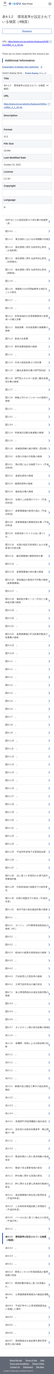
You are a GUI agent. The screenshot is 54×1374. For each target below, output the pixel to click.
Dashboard (28, 1367)
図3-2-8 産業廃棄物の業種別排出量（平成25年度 (27, 524)
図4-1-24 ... (11, 844)
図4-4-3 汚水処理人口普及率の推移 (23, 976)
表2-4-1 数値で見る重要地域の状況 (23, 1168)
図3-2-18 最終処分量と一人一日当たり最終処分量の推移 (26, 600)
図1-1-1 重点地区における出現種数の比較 (27, 239)
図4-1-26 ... (11, 860)
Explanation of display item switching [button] (20, 67)
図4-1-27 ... (11, 867)
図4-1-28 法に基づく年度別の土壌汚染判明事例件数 (26, 877)
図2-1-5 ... (10, 440)
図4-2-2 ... (10, 936)
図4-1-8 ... (10, 725)
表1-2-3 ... (10, 1105)
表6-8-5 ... (10, 1325)
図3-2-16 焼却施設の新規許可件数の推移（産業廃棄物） (26, 581)
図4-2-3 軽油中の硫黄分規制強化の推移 (25, 952)
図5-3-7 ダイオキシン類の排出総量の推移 (27, 1027)
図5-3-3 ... (10, 1003)
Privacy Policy (38, 1364)
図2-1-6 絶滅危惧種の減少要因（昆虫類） (27, 448)
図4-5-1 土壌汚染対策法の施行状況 (23, 984)
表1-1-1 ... (10, 1140)
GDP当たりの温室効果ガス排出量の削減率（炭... (26, 221)
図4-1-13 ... (11, 764)
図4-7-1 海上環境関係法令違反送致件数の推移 (27, 994)
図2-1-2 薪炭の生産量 (16, 338)
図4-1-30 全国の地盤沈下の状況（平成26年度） (26, 900)
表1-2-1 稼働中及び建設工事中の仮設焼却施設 (26, 1088)
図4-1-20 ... (11, 820)
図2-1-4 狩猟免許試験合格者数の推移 (24, 432)
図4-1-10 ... (11, 740)
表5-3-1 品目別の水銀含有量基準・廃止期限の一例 (27, 1131)
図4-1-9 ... (10, 733)
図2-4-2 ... (10, 231)
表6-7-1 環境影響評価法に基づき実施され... (25, 1285)
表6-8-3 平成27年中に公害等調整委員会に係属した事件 (26, 1307)
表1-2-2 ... (10, 1097)
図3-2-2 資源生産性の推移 (19, 475)
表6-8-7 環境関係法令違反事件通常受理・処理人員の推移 (27, 1342)
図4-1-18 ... (11, 804)
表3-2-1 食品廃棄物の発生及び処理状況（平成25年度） (25, 1196)
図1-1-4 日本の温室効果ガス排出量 (23, 362)
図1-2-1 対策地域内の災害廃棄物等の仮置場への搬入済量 (26, 318)
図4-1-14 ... (11, 772)
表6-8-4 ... (10, 1317)
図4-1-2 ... (10, 677)
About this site (16, 1360)
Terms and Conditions (19, 1364)
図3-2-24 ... (11, 653)
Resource (27, 31)
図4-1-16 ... (11, 788)
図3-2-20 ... (11, 618)
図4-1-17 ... (11, 796)
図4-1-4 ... (10, 685)
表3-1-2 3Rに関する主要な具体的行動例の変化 (27, 1185)
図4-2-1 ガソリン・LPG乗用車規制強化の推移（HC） (27, 927)
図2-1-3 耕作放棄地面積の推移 (21, 346)
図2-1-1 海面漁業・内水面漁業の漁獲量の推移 (26, 329)
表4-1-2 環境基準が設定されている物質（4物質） (25, 1238)
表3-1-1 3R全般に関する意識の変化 (23, 1176)
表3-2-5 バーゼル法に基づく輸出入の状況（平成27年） (27, 1219)
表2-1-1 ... (10, 1054)
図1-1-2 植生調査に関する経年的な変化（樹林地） (25, 271)
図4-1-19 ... (11, 812)
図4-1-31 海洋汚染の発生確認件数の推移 (26, 909)
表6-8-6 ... (10, 1333)
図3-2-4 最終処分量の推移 (19, 491)
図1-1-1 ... (10, 354)
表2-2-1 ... (10, 1078)
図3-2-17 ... (11, 591)
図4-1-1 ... (10, 661)
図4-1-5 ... (10, 693)
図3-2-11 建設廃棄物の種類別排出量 (24, 556)
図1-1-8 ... (10, 308)
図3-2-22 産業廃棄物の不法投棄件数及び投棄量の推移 (26, 636)
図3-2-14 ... (11, 564)
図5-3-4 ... (10, 1011)
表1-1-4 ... (10, 1035)
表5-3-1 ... (10, 1264)
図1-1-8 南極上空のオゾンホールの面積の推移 (26, 399)
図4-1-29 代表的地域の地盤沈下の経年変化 (26, 888)
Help (42, 1360)
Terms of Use (31, 1360)
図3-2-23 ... (11, 645)
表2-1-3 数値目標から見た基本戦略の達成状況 (27, 1158)
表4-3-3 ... (10, 1256)
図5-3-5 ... (10, 1019)
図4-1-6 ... (10, 701)
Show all (42, 73)
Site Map (40, 1367)
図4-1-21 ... (11, 828)
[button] (50, 4)
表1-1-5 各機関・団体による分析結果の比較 (27, 1045)
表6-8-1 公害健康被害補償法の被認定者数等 (27, 1296)
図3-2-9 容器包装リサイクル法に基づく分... (25, 535)
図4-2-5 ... (10, 960)
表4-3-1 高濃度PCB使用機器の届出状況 (26, 1121)
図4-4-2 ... (10, 968)
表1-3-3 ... (10, 1148)
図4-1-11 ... (11, 748)
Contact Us (15, 1367)
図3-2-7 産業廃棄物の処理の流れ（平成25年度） (25, 512)
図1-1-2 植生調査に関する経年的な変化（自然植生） (25, 260)
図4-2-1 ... (10, 917)
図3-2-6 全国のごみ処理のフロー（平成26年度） (25, 501)
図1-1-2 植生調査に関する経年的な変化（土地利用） (25, 249)
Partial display (31, 73)
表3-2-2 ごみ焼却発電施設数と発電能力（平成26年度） (25, 1208)
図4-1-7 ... (10, 717)
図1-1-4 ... (10, 281)
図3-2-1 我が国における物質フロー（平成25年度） (27, 466)
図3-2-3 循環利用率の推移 (19, 483)
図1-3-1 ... (10, 417)
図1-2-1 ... (10, 409)
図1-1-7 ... (10, 300)
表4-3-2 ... (10, 1248)
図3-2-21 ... (11, 626)
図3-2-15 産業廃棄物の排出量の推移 (24, 572)
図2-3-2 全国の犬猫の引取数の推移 (23, 456)
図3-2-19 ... (11, 610)
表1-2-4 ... (10, 1113)
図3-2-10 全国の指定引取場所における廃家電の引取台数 (26, 546)
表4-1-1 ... (10, 1229)
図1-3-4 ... (10, 424)
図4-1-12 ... (11, 756)
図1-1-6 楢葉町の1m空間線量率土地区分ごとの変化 (26, 290)
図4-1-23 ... (11, 836)
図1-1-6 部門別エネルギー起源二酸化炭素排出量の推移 (26, 380)
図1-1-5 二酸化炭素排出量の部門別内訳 (25, 370)
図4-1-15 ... (11, 780)
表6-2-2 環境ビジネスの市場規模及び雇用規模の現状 (26, 1273)
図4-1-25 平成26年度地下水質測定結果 (25, 852)
